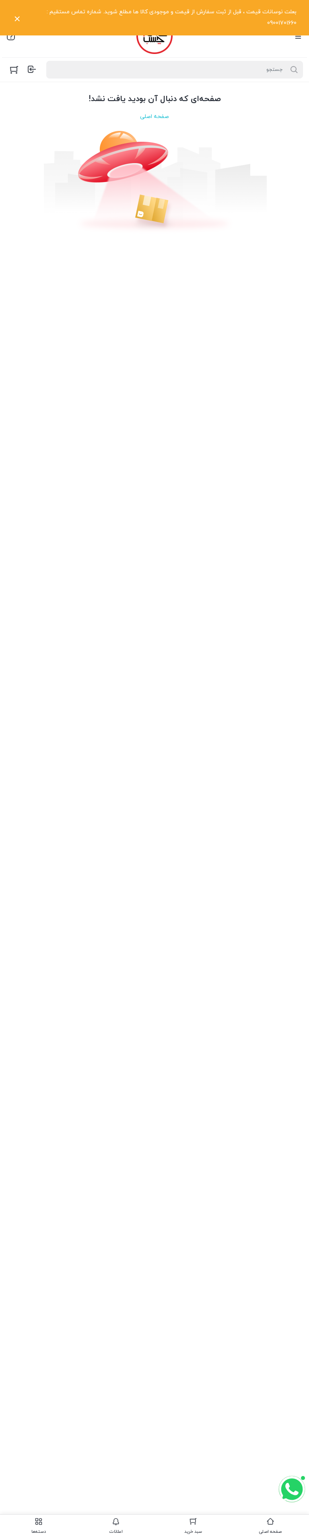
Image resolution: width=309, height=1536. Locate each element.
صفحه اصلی (154, 116)
